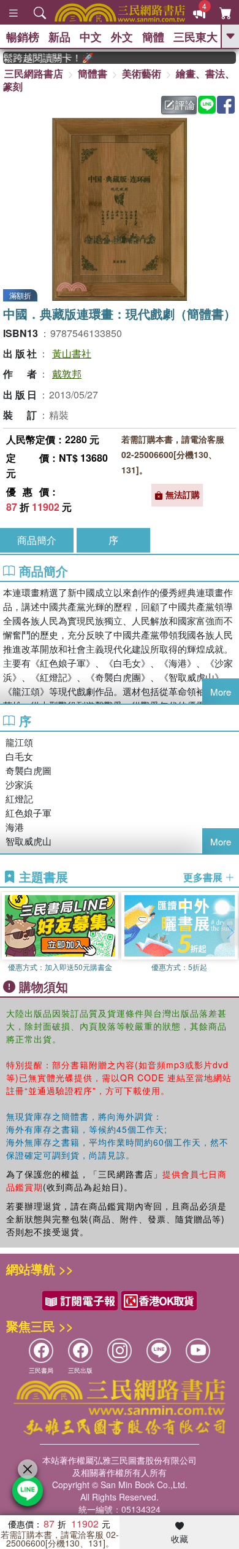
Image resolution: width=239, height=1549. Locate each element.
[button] (230, 931)
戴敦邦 (67, 374)
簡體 (153, 37)
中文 (91, 37)
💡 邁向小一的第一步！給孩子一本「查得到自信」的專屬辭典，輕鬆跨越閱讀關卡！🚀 (42, 58)
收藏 (179, 1538)
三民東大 (195, 37)
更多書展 (204, 877)
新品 (59, 37)
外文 (122, 37)
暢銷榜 (22, 37)
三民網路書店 (33, 73)
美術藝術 (141, 73)
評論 (185, 105)
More (220, 691)
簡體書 (92, 73)
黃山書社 (71, 353)
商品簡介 (36, 540)
